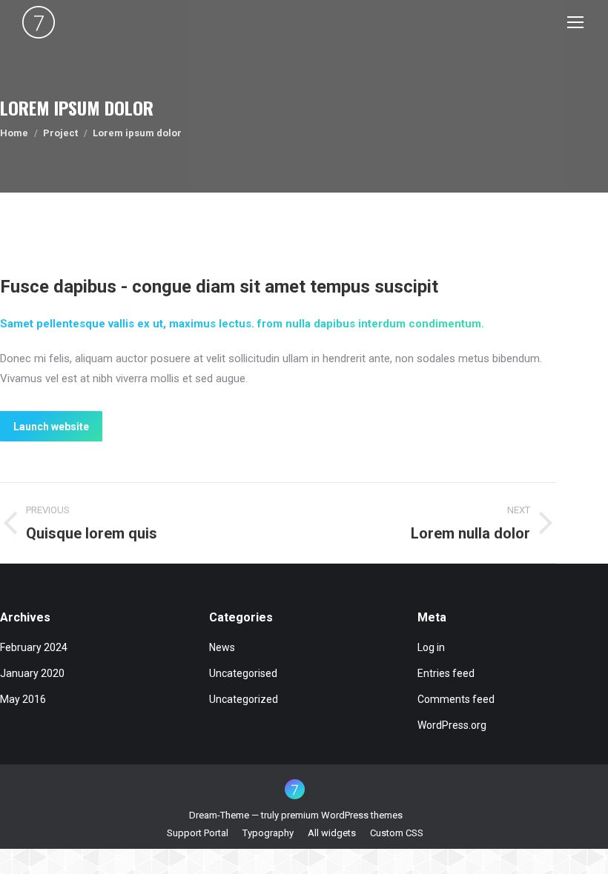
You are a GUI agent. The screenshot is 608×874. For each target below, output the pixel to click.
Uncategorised (243, 673)
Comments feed (456, 699)
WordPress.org (451, 725)
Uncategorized (243, 699)
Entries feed (446, 673)
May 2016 (23, 699)
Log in (431, 647)
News (222, 647)
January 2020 (32, 673)
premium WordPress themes (342, 815)
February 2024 (33, 647)
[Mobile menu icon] (575, 22)
